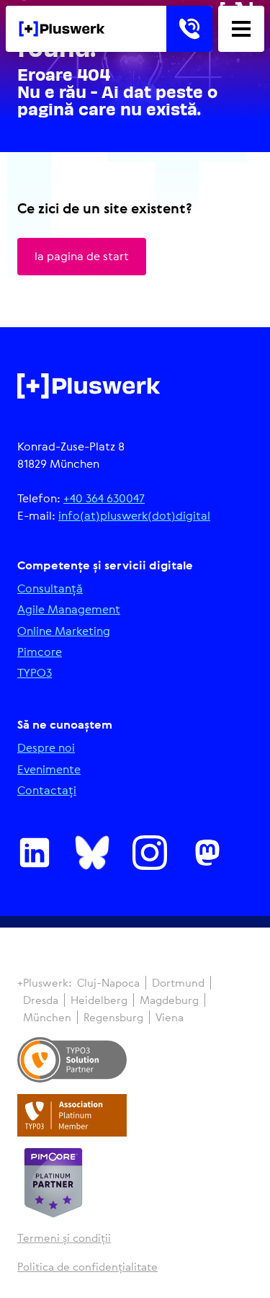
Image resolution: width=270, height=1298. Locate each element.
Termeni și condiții (64, 1238)
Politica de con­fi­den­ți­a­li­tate (87, 1266)
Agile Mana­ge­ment (68, 609)
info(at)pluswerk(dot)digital (134, 515)
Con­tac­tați (46, 790)
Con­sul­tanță (50, 588)
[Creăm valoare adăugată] (62, 29)
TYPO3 (34, 673)
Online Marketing (63, 631)
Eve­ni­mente (49, 769)
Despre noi (46, 748)
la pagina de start (82, 256)
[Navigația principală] (241, 29)
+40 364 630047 (104, 498)
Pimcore (39, 652)
